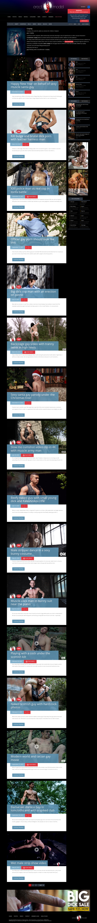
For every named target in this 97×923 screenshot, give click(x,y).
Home (9, 16)
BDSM (34, 24)
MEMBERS (83, 6)
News (39, 16)
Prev (26, 92)
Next (29, 92)
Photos (14, 16)
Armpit (16, 24)
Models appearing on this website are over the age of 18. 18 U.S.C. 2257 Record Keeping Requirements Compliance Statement (30, 920)
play (37, 179)
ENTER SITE (84, 21)
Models (26, 16)
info (88, 7)
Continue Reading (18, 104)
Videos (20, 16)
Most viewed (85, 24)
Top (79, 24)
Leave (77, 20)
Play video (32, 196)
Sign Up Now (58, 16)
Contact (44, 16)
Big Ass (45, 24)
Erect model (79, 917)
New (75, 24)
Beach (39, 24)
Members (51, 16)
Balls (29, 24)
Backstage (23, 24)
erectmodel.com (48, 7)
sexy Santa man (69, 41)
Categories (33, 16)
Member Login (35, 916)
